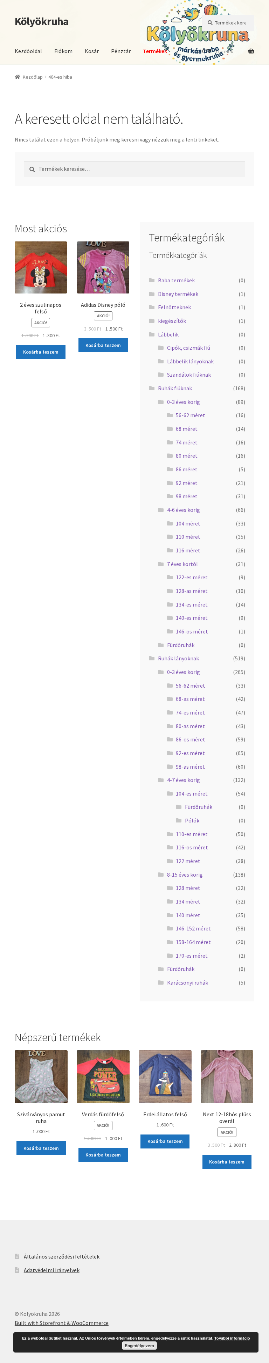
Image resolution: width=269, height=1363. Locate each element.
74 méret (187, 442)
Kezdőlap (33, 77)
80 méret (187, 455)
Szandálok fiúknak (189, 374)
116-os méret (192, 847)
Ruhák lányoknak (178, 658)
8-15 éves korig (185, 874)
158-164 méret (193, 941)
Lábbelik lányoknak (190, 361)
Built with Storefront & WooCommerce (62, 1322)
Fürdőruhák (180, 644)
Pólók (192, 820)
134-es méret (192, 604)
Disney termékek (178, 293)
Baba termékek (176, 280)
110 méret (188, 536)
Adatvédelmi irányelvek (52, 1270)
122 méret (188, 860)
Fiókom (63, 51)
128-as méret (192, 590)
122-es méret (192, 577)
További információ (232, 1338)
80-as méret (190, 726)
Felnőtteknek (174, 307)
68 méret (187, 428)
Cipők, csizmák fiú (188, 347)
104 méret (188, 523)
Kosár (92, 51)
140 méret (188, 915)
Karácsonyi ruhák (187, 982)
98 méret (187, 496)
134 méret (188, 901)
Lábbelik (168, 334)
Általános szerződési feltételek (61, 1256)
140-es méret (192, 617)
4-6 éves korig (183, 509)
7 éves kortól (182, 563)
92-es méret (190, 752)
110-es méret (192, 834)
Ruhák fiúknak (175, 388)
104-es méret (192, 793)
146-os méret (192, 631)
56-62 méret (190, 415)
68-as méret (190, 698)
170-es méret (192, 955)
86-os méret (190, 739)
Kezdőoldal (28, 51)
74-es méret (190, 712)
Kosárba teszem (40, 352)
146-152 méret (193, 928)
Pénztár (121, 51)
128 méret (188, 887)
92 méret (187, 482)
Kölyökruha (42, 21)
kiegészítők (172, 320)
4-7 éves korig (183, 779)
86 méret (187, 469)
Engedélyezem (139, 1345)
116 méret (188, 550)
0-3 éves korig (183, 401)
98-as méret (190, 766)
